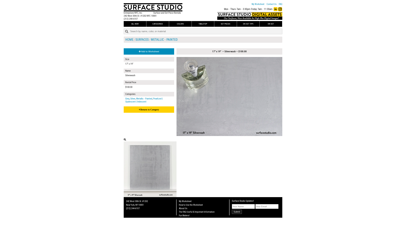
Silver (132, 98)
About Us (183, 208)
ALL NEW (135, 24)
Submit (237, 212)
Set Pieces (225, 24)
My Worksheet (258, 4)
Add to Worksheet (150, 51)
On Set (271, 24)
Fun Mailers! (184, 215)
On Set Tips (248, 24)
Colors (180, 24)
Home (129, 39)
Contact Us (272, 4)
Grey (127, 98)
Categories (157, 24)
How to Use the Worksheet (191, 205)
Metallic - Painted (164, 39)
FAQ (280, 4)
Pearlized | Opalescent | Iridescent (144, 100)
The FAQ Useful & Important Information (197, 212)
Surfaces (142, 39)
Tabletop (203, 24)
